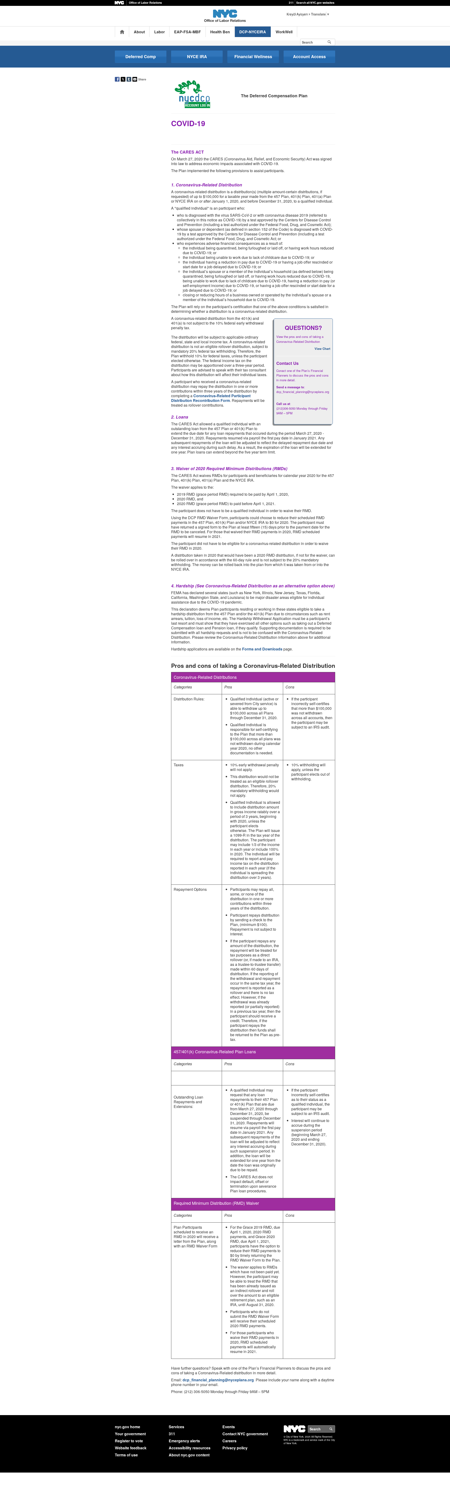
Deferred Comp (140, 56)
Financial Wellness (253, 56)
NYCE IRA (197, 56)
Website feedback (130, 1448)
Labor (159, 31)
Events (228, 1426)
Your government (130, 1433)
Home (122, 31)
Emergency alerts (184, 1440)
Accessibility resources (189, 1448)
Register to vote (129, 1440)
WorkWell (284, 31)
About (139, 31)
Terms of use (126, 1455)
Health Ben (220, 31)
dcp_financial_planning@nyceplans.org (218, 1380)
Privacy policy (235, 1448)
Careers (229, 1440)
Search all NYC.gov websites (315, 2)
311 (291, 2)
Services (176, 1426)
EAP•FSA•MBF (187, 31)
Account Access (309, 56)
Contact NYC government (245, 1433)
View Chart (322, 348)
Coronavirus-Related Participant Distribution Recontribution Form (211, 398)
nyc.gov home (127, 1426)
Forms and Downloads (262, 649)
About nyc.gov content (189, 1455)
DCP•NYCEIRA (252, 31)
